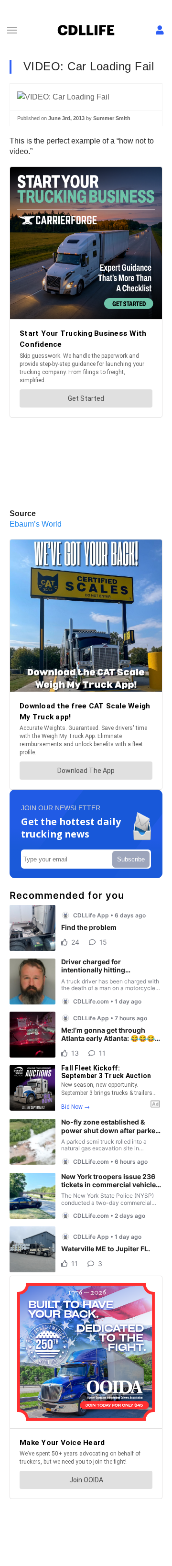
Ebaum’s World (36, 524)
